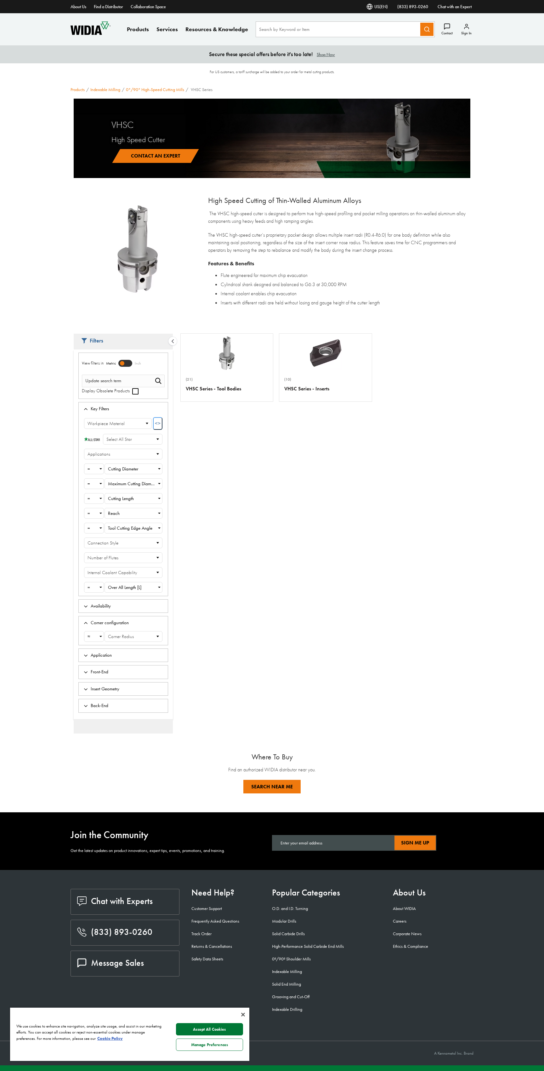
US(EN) (381, 6)
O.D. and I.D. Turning (290, 908)
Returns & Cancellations (211, 946)
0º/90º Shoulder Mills (291, 959)
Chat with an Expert (455, 6)
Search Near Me (272, 786)
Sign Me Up (415, 842)
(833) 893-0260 (412, 6)
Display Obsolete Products (106, 391)
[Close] (243, 1014)
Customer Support (206, 908)
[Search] (427, 29)
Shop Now (326, 54)
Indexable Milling (105, 89)
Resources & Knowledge (216, 29)
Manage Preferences (209, 1044)
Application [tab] (101, 655)
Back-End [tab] (99, 705)
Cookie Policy (110, 1038)
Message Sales (117, 962)
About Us (78, 6)
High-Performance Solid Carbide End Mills (308, 946)
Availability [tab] (101, 606)
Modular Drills (284, 921)
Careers (399, 921)
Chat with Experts (122, 901)
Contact (447, 33)
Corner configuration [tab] (110, 622)
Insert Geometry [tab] (105, 689)
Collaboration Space (148, 6)
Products (138, 29)
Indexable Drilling (287, 1009)
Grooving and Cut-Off (290, 996)
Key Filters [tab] (100, 409)
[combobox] (94, 469)
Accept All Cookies (209, 1029)
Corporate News (407, 933)
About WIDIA (404, 908)
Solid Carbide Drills (288, 933)
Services (167, 29)
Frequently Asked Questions (215, 921)
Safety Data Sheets (207, 959)
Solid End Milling (286, 984)
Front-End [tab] (99, 672)
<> (158, 423)
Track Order (201, 933)
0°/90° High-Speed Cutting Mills (155, 89)
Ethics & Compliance (410, 946)
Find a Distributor (108, 6)
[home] (90, 33)
